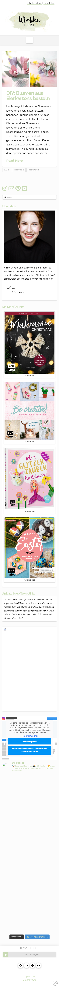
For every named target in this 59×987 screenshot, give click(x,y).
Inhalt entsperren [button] (29, 741)
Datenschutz (29, 979)
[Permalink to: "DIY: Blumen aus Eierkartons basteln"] (29, 69)
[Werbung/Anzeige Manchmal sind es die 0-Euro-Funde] (29, 817)
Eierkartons (19, 170)
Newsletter (48, 3)
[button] (29, 40)
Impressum (29, 976)
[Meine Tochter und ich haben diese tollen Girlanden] (29, 849)
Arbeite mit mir (34, 3)
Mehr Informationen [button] (29, 736)
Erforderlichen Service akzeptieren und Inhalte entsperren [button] (29, 750)
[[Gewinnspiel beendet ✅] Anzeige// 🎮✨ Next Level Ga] (29, 896)
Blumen (7, 170)
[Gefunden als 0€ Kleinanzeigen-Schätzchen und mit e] (29, 785)
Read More (14, 160)
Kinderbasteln (33, 170)
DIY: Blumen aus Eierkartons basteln (28, 95)
